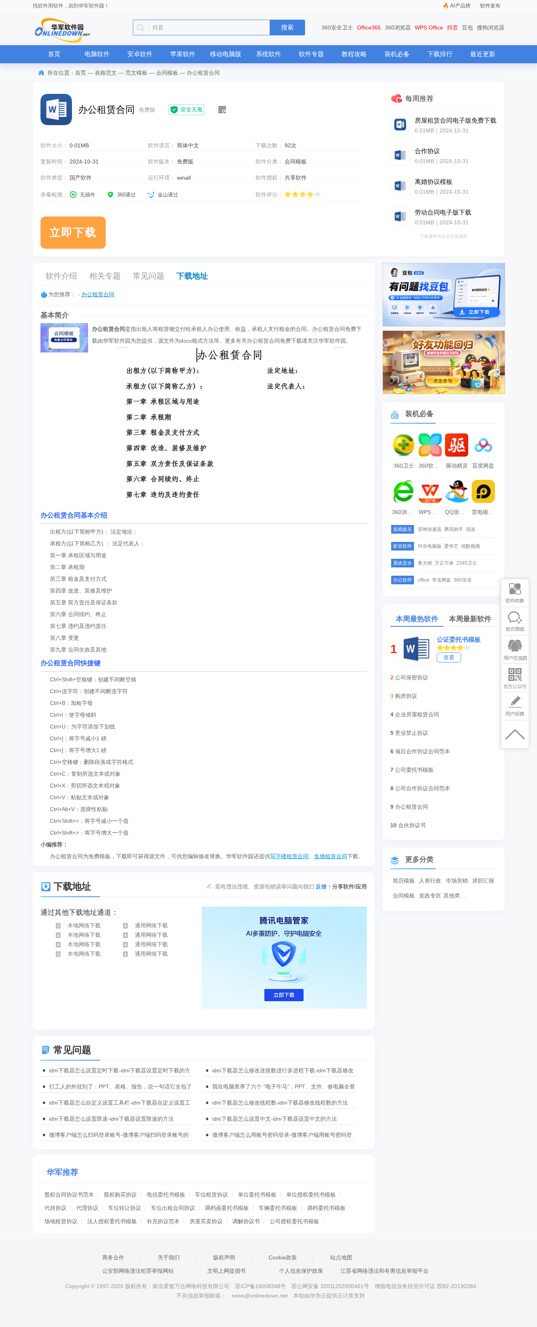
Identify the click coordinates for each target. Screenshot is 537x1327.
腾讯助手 (453, 529)
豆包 (467, 27)
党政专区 (430, 895)
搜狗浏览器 (490, 27)
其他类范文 (456, 895)
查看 (448, 657)
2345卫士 (466, 563)
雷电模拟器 (484, 512)
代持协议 (55, 1208)
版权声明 (224, 1257)
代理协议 (87, 1208)
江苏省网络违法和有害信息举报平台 (384, 1271)
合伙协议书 (412, 825)
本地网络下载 (84, 925)
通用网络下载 (151, 925)
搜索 (287, 27)
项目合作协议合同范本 (422, 751)
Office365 (369, 27)
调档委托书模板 (326, 1208)
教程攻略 (354, 54)
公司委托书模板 (414, 770)
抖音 (452, 27)
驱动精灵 (457, 466)
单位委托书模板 (257, 1194)
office (423, 580)
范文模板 (136, 72)
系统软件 (268, 54)
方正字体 (444, 563)
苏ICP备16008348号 (260, 1286)
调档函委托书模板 (227, 1208)
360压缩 (462, 580)
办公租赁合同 (97, 294)
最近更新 (482, 54)
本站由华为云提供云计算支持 (329, 1295)
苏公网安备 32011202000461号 (331, 1286)
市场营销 (457, 880)
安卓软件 (140, 54)
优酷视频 (470, 546)
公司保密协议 (411, 677)
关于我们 (169, 1257)
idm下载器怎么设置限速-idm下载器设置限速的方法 (111, 1119)
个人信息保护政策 (301, 1271)
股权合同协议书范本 (69, 1194)
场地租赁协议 (60, 1221)
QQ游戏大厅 (457, 512)
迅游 (470, 529)
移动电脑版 (225, 54)
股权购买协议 (120, 1194)
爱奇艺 (451, 546)
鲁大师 (425, 563)
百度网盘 (483, 466)
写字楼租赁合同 (289, 856)
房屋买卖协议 (206, 1221)
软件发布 (490, 6)
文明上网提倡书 (226, 1271)
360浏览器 (398, 27)
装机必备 (397, 54)
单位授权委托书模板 (311, 1194)
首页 (54, 54)
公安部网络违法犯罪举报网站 (138, 1271)
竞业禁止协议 (411, 733)
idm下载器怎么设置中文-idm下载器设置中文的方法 (274, 1119)
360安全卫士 (337, 27)
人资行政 (430, 880)
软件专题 (311, 54)
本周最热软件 (417, 619)
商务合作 (113, 1257)
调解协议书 (246, 1221)
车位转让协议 (124, 1208)
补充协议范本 (163, 1221)
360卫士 (404, 466)
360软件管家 (431, 466)
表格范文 (106, 72)
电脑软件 (97, 54)
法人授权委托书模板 (112, 1221)
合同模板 (167, 72)
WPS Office (429, 27)
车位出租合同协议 (173, 1208)
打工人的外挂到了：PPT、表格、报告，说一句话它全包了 (120, 1086)
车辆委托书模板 (278, 1208)
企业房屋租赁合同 (417, 714)
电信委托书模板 (166, 1194)
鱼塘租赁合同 (330, 856)
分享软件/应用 (349, 886)
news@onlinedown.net (260, 1295)
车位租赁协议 (211, 1194)
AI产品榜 (460, 6)
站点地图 (341, 1257)
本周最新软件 (470, 619)
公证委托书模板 (459, 639)
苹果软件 (182, 54)
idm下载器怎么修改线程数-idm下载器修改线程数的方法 (280, 1102)
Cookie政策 (282, 1257)
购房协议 (406, 696)
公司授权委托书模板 (294, 1221)
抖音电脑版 (429, 546)
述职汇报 (483, 880)
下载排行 (439, 54)
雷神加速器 (429, 529)
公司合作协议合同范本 (422, 788)
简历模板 (404, 880)
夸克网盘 (441, 580)
